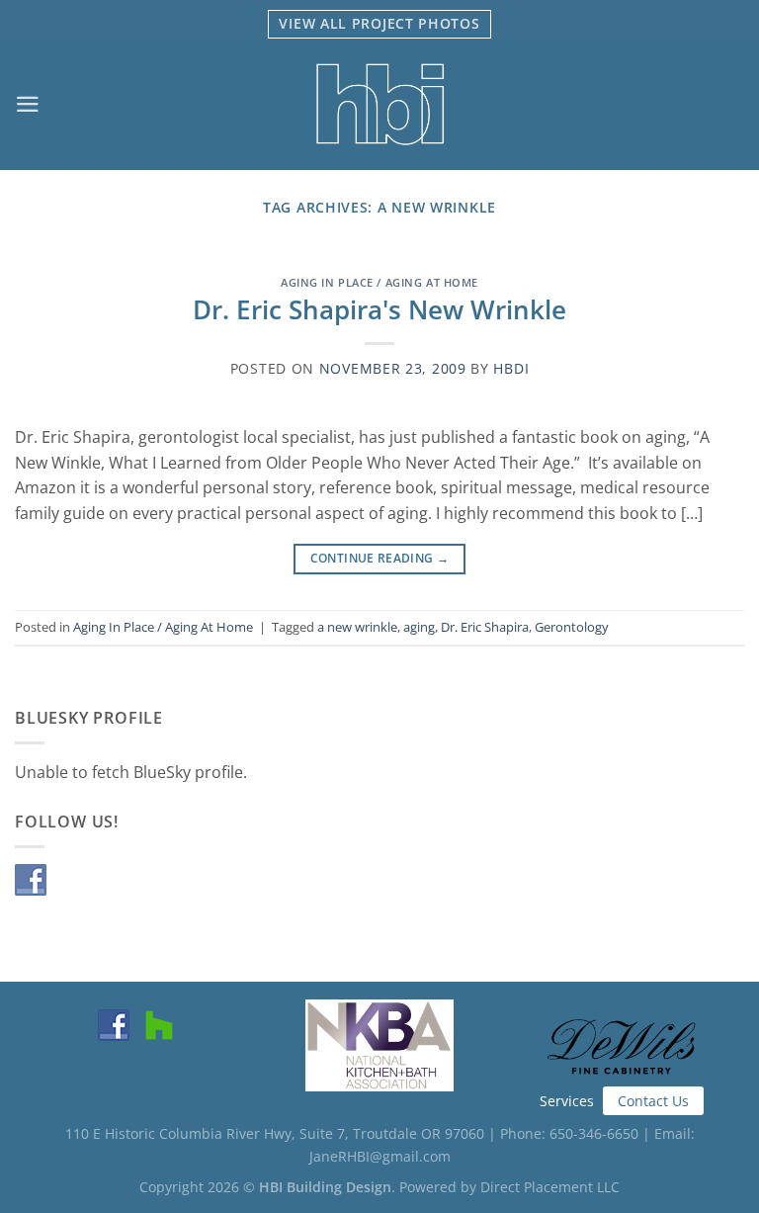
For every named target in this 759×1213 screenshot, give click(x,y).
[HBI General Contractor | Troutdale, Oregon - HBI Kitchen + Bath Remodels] (379, 104)
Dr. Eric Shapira (485, 627)
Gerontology (572, 627)
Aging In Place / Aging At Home (379, 282)
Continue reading (380, 558)
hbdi (511, 368)
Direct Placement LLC (550, 1186)
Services (567, 1100)
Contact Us (653, 1100)
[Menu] (28, 104)
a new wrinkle (357, 627)
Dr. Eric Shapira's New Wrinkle (379, 310)
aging (419, 627)
